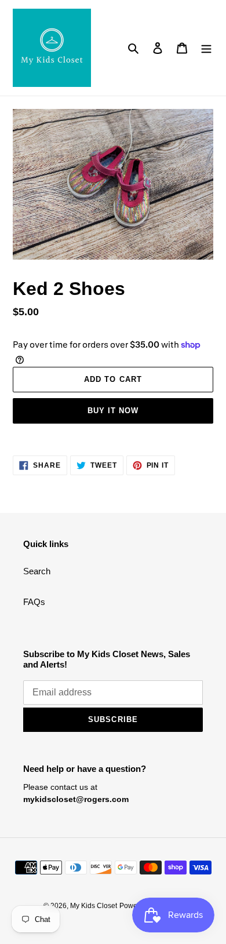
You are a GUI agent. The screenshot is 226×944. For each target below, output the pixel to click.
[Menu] (206, 47)
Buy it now (113, 410)
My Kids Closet (93, 906)
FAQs (34, 602)
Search (36, 571)
